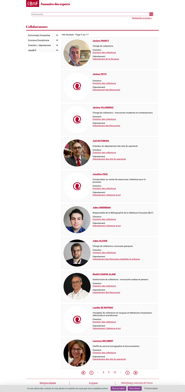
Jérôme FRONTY (101, 40)
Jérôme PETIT (100, 74)
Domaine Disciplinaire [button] (38, 40)
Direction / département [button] (39, 45)
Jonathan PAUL (100, 174)
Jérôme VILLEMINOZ (103, 107)
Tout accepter (118, 388)
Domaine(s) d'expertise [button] (39, 35)
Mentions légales (48, 383)
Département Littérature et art (107, 195)
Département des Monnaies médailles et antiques (116, 259)
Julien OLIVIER (100, 241)
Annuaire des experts (55, 4)
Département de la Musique (106, 59)
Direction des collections (104, 52)
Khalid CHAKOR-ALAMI (104, 274)
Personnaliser (151, 388)
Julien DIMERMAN (102, 207)
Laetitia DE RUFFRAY (103, 307)
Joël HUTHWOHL (101, 140)
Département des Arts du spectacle (109, 159)
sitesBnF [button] (32, 50)
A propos (93, 383)
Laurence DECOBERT (103, 341)
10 (114, 372)
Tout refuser (134, 388)
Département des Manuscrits (106, 89)
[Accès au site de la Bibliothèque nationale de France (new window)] (32, 3)
